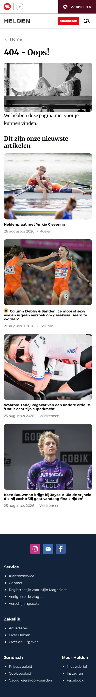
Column (46, 326)
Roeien (45, 231)
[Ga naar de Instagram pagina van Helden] (35, 549)
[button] (77, 7)
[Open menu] (86, 21)
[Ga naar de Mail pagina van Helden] (48, 549)
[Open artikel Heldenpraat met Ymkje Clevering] (48, 194)
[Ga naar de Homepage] (17, 21)
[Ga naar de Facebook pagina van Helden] (61, 549)
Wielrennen (49, 416)
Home (16, 39)
